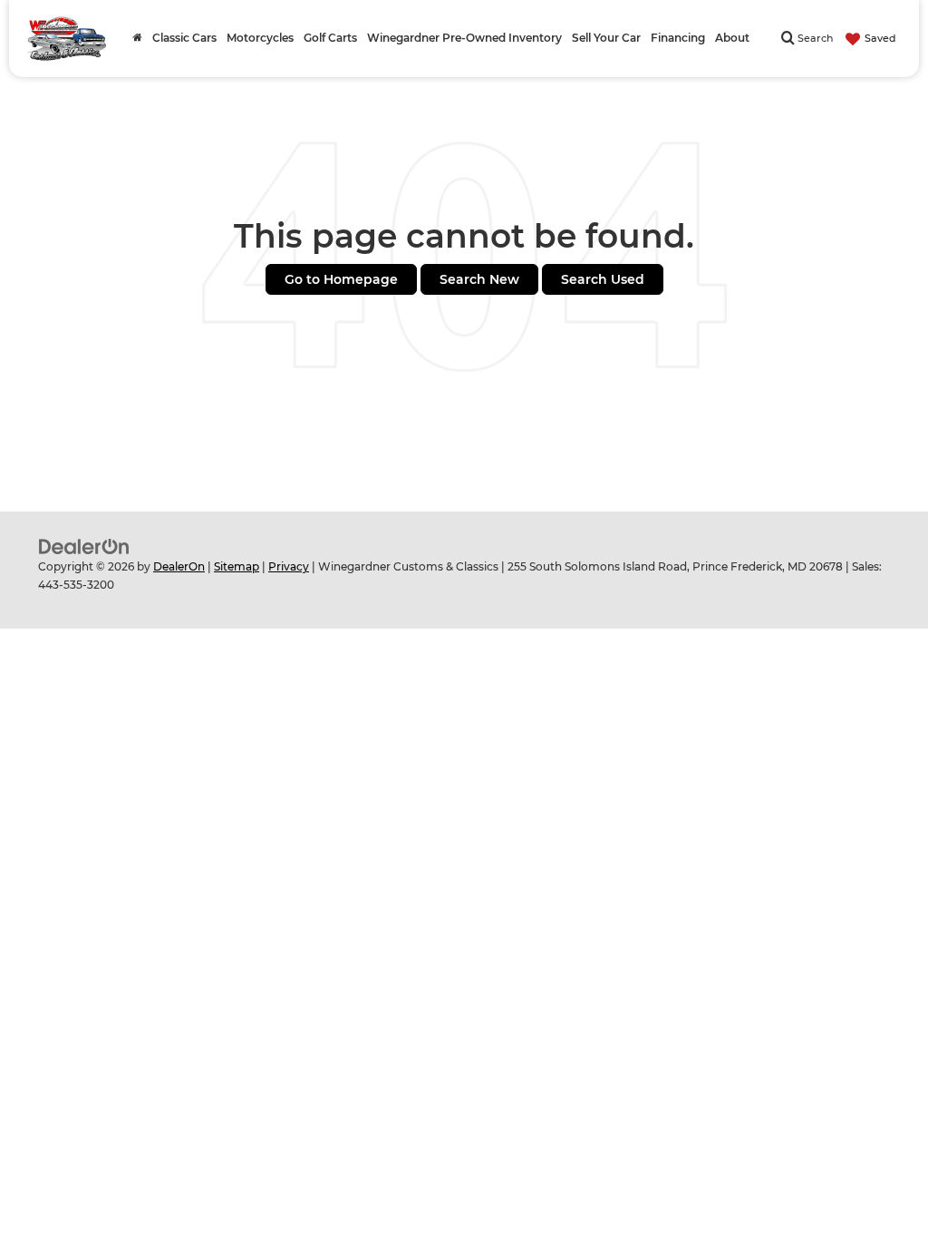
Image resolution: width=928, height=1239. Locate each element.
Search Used (602, 279)
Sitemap (236, 566)
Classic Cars (184, 38)
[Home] (137, 38)
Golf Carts (330, 38)
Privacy (288, 566)
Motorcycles (260, 38)
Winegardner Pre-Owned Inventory (464, 38)
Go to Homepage (341, 279)
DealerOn (179, 566)
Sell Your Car (606, 38)
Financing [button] (678, 38)
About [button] (732, 38)
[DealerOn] (84, 546)
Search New (479, 279)
